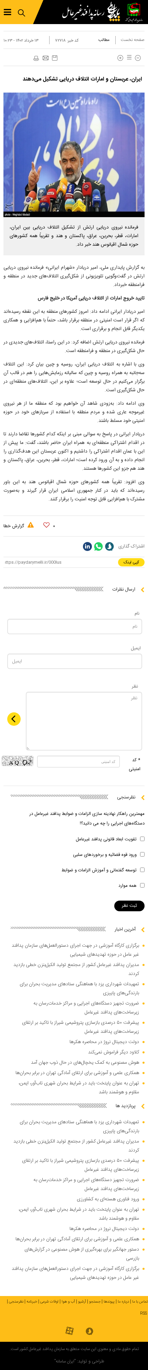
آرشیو (82, 1302)
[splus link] (109, 546)
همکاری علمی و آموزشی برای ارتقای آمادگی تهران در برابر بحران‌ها (77, 1073)
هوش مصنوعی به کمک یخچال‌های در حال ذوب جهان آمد (85, 1063)
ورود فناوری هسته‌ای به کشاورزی (108, 1199)
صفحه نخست (133, 39)
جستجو (95, 1302)
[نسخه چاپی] (36, 58)
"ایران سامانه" (65, 1361)
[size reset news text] (128, 58)
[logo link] (93, 12)
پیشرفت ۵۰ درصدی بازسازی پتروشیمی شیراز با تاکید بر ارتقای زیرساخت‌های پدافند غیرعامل (80, 1027)
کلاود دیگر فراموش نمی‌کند (113, 1052)
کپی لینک (131, 562)
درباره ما (123, 1302)
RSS (143, 1313)
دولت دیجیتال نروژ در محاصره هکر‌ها (104, 1042)
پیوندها (109, 1302)
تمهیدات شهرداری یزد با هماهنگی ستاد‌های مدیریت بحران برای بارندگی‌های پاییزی (79, 988)
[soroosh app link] (89, 1331)
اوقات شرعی (49, 1302)
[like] (46, 525)
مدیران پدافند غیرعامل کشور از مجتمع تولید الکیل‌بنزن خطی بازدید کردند (76, 969)
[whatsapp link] (98, 546)
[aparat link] (69, 1331)
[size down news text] (138, 58)
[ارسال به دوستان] (45, 58)
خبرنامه (32, 1302)
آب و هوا (68, 1302)
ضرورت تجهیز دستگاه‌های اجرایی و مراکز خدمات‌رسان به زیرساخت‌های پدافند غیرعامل (86, 1008)
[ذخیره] (54, 58)
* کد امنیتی (134, 764)
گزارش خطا (14, 526)
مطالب (103, 39)
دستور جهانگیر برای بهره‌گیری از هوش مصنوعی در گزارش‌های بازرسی (81, 1254)
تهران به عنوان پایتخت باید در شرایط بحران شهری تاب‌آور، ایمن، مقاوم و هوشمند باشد (79, 1087)
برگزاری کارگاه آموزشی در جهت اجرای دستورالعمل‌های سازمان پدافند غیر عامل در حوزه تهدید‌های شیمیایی (75, 950)
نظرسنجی (16, 1302)
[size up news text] (120, 58)
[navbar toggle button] (7, 12)
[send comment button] (14, 719)
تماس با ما (140, 1302)
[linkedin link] (87, 546)
